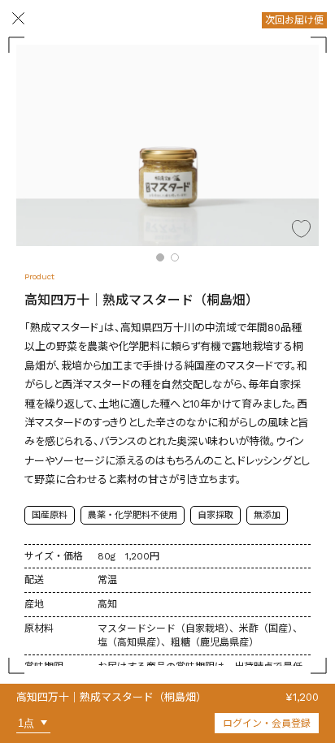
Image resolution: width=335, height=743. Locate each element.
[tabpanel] (167, 145)
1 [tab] (160, 257)
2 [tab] (175, 257)
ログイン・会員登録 (267, 723)
